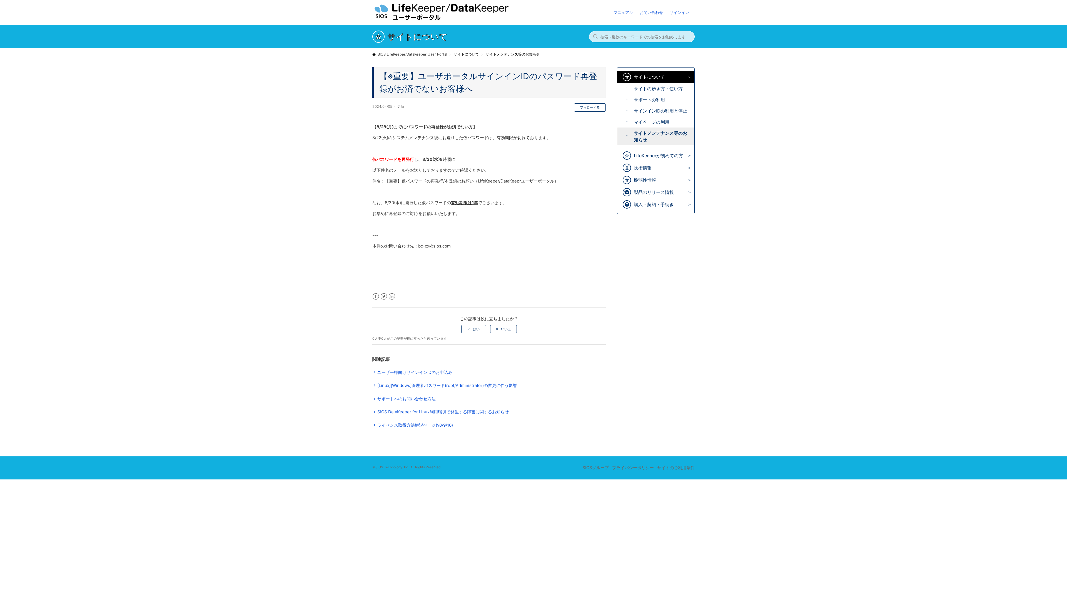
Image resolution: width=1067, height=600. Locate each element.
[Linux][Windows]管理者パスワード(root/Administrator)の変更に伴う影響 (447, 385)
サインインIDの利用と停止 (660, 111)
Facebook (375, 296)
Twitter (383, 296)
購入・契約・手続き (654, 204)
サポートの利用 (649, 99)
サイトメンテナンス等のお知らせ (513, 54)
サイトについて (466, 54)
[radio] (473, 329)
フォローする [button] (590, 107)
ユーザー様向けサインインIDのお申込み (414, 372)
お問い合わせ (651, 12)
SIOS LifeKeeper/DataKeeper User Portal (412, 54)
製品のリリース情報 (654, 192)
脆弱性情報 (645, 180)
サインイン (679, 12)
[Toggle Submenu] (688, 77)
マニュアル (623, 12)
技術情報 (643, 168)
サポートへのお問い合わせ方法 (406, 398)
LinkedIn (391, 296)
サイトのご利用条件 (676, 467)
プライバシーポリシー (633, 467)
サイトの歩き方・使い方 (658, 88)
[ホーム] (452, 19)
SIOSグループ (595, 467)
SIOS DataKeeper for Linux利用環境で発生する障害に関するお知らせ (443, 411)
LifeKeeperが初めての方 (658, 155)
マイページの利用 (651, 122)
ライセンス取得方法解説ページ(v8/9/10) (415, 425)
